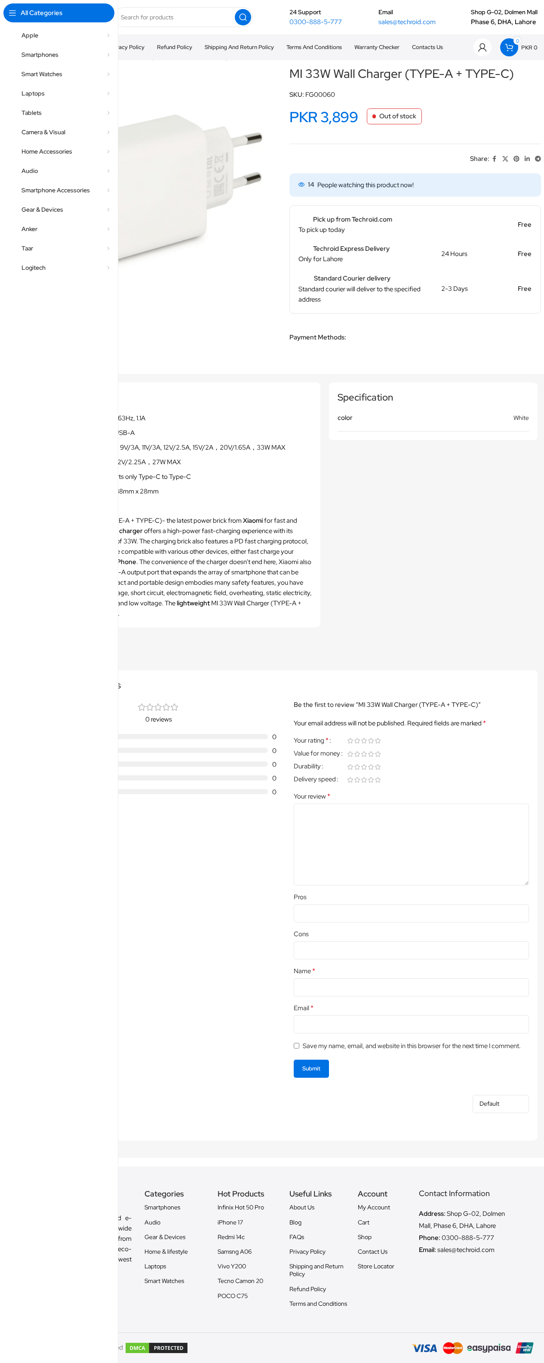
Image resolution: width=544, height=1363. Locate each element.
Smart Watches (164, 1281)
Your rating (311, 741)
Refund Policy (307, 1289)
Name (304, 970)
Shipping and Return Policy (316, 1270)
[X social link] (505, 159)
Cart (363, 1222)
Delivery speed (315, 779)
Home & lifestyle (166, 1251)
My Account (374, 1207)
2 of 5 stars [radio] (357, 740)
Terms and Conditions (318, 1303)
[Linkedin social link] (527, 159)
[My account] (482, 47)
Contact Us (372, 1251)
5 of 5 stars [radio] (378, 740)
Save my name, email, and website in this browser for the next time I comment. (412, 1046)
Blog (295, 1222)
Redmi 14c (231, 1237)
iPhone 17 (230, 1222)
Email (303, 1007)
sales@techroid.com (407, 22)
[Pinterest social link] (516, 159)
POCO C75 (233, 1296)
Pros (300, 897)
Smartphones (162, 1207)
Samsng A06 (235, 1251)
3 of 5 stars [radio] (364, 740)
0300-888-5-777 (315, 22)
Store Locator (376, 1266)
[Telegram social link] (538, 159)
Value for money (317, 754)
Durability (307, 767)
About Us (301, 1207)
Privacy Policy (307, 1251)
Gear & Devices (164, 1237)
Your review (312, 796)
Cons (301, 934)
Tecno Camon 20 (240, 1281)
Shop (365, 1237)
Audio (152, 1222)
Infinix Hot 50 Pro (241, 1207)
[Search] (243, 17)
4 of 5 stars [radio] (371, 740)
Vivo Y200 (232, 1266)
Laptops (155, 1266)
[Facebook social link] (494, 159)
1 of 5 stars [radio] (350, 740)
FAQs (296, 1237)
